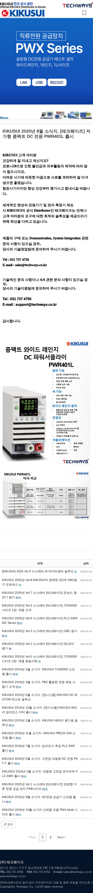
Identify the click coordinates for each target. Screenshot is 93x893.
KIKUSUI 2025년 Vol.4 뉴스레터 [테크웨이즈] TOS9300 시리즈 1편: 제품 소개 (39, 608)
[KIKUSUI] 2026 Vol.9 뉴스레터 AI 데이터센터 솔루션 (38, 571)
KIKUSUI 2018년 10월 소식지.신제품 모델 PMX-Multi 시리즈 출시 (40, 812)
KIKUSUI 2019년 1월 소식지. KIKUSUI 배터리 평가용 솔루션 (40, 723)
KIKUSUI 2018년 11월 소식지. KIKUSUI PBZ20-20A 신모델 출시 (38, 735)
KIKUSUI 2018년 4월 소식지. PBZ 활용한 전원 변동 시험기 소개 (38, 684)
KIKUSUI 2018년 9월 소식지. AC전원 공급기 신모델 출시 (39, 799)
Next (60, 837)
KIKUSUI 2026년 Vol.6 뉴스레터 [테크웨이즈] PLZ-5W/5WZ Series (40, 620)
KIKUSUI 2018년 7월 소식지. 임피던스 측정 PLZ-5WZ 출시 (38, 748)
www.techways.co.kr (13, 876)
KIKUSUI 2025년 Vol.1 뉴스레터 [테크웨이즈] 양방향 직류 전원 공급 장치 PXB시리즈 (39, 786)
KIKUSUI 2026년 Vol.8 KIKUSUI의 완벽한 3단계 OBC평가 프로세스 (39, 582)
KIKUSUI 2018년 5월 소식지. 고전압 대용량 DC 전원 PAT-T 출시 (40, 761)
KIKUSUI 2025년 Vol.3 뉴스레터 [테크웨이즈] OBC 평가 (39, 631)
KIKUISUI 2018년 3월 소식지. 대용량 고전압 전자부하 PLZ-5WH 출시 (40, 774)
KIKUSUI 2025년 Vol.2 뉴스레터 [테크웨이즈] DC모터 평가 (38, 646)
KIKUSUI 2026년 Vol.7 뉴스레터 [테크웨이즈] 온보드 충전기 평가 (39, 595)
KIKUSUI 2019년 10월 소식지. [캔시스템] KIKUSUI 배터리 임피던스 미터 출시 (39, 710)
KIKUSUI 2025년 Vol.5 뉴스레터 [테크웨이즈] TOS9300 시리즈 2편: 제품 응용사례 (39, 659)
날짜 (86, 563)
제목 (40, 563)
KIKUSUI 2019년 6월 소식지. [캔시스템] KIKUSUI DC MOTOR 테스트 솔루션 (39, 697)
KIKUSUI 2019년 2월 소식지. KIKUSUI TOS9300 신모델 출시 (38, 672)
